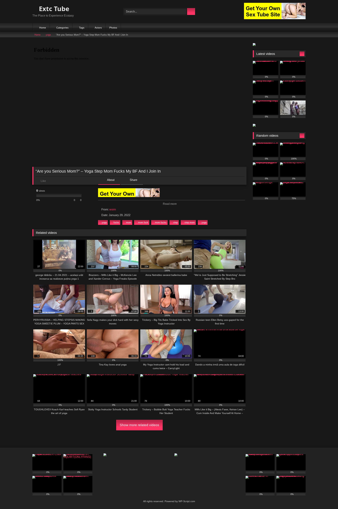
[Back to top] (327, 498)
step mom (189, 222)
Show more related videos (139, 425)
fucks (116, 222)
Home (42, 27)
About (110, 179)
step (175, 222)
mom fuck (143, 222)
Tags (81, 27)
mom (128, 222)
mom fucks (160, 222)
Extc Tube (53, 8)
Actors (98, 27)
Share (133, 179)
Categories (62, 27)
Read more (170, 203)
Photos (113, 27)
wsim (112, 209)
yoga (48, 34)
